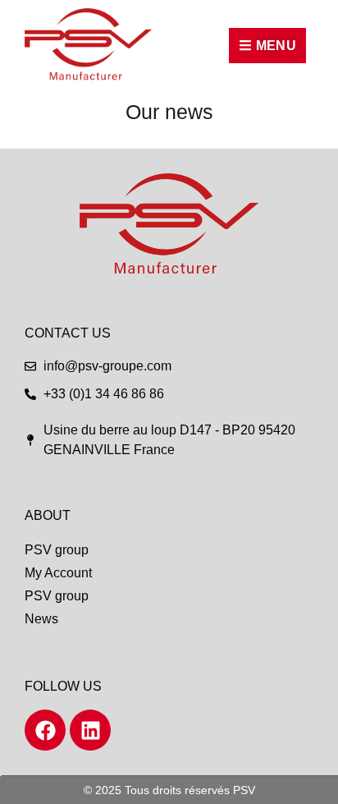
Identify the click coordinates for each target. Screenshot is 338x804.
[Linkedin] (90, 730)
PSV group (57, 550)
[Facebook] (45, 730)
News (41, 619)
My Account (58, 573)
